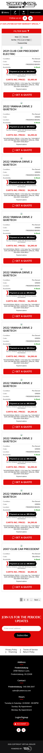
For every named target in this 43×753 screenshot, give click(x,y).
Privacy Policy (11, 649)
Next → (37, 600)
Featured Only (22, 43)
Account (21, 724)
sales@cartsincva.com (21, 691)
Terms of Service (30, 649)
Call (15, 14)
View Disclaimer (21, 76)
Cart (23, 14)
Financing (13, 652)
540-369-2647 (29, 687)
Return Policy (28, 652)
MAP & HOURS (35, 12)
